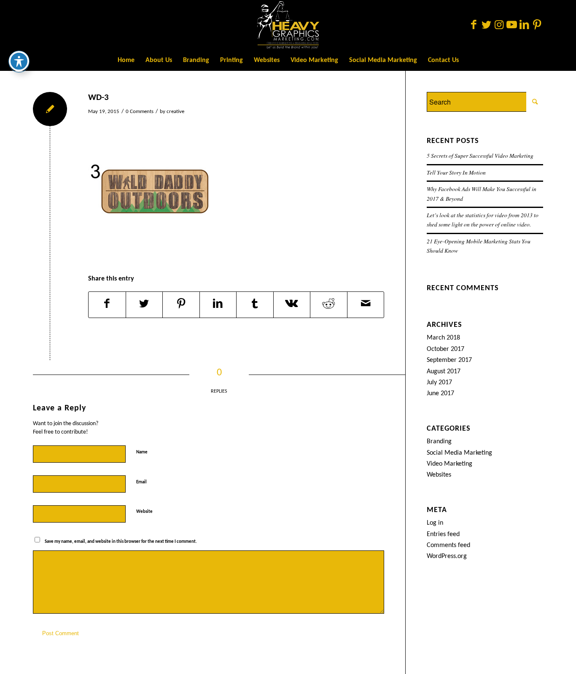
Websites (439, 475)
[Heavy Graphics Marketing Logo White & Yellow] (288, 25)
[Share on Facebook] (107, 305)
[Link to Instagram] (499, 25)
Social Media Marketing (459, 453)
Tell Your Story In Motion (456, 172)
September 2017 (449, 360)
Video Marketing (449, 464)
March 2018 (443, 337)
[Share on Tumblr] (255, 305)
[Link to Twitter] (486, 25)
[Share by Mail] (365, 305)
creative (175, 111)
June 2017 (440, 393)
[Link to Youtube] (511, 25)
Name (143, 452)
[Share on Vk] (292, 305)
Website (144, 512)
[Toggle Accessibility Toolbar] (19, 61)
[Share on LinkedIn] (218, 305)
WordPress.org (447, 556)
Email (143, 482)
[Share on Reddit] (328, 305)
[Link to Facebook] (473, 25)
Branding (439, 441)
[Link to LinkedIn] (524, 25)
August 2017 (443, 371)
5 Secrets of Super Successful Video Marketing (480, 155)
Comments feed (448, 545)
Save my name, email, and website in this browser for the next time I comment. (121, 541)
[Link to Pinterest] (536, 25)
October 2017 (445, 349)
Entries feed (443, 534)
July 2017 (439, 382)
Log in (435, 523)
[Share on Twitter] (144, 305)
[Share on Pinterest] (181, 305)
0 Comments (139, 111)
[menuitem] (126, 60)
